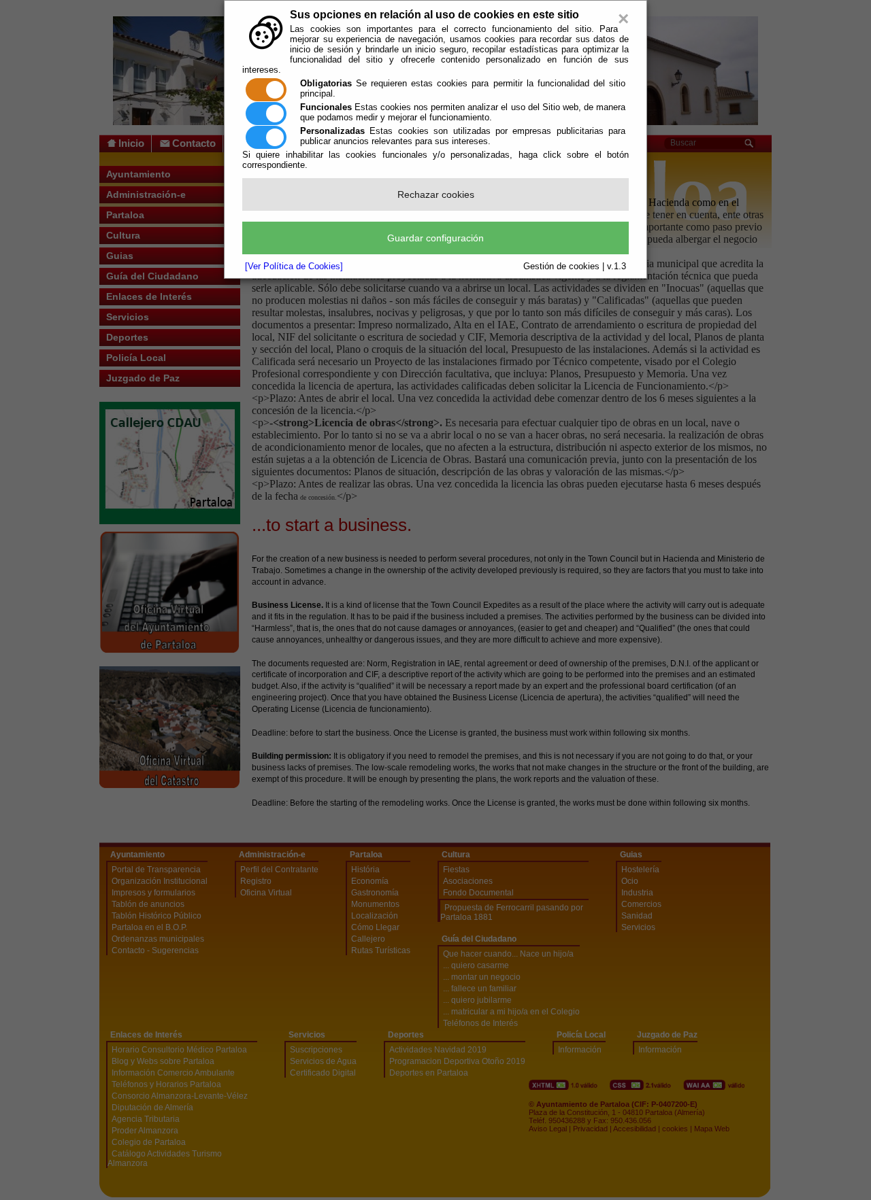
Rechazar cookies (435, 194)
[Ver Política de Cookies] (294, 266)
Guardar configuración (435, 238)
